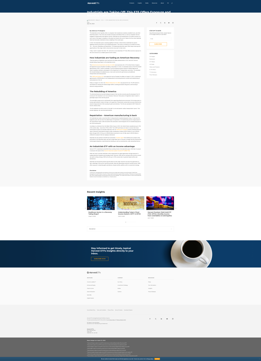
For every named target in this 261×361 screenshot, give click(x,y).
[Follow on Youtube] (169, 23)
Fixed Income (90, 288)
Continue (157, 358)
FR (168, 3)
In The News (152, 69)
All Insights (152, 56)
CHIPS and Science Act (98, 76)
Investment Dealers (128, 310)
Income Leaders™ (91, 282)
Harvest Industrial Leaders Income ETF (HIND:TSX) (117, 151)
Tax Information (152, 285)
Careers (119, 291)
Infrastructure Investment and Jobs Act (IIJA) (103, 65)
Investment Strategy (123, 285)
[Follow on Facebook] (157, 23)
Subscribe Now (100, 259)
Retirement (152, 59)
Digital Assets (90, 298)
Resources (154, 3)
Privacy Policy (111, 310)
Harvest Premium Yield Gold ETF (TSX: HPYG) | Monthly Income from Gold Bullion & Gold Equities (160, 214)
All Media (151, 64)
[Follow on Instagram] (173, 23)
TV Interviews (152, 72)
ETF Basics (152, 62)
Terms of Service (120, 319)
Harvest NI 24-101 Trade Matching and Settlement (97, 323)
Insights (140, 3)
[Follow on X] (161, 23)
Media (146, 3)
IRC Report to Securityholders (93, 322)
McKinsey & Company (122, 129)
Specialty (89, 295)
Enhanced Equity (91, 285)
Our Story (120, 282)
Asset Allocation (91, 291)
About (162, 3)
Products (132, 3)
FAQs (149, 282)
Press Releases (153, 75)
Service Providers (119, 310)
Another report (120, 137)
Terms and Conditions (101, 310)
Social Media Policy (91, 310)
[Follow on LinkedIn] (165, 23)
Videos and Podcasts (154, 67)
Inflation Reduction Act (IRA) (112, 83)
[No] (259, 359)
